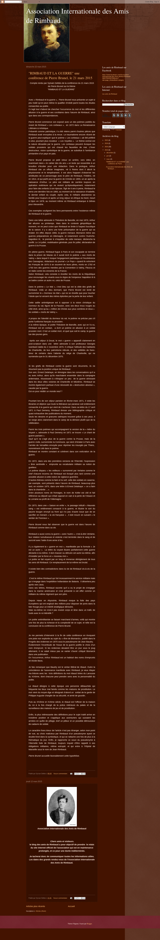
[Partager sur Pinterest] (84, 774)
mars (108, 159)
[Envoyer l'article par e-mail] (71, 773)
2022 (106, 140)
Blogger (89, 924)
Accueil (71, 906)
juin (107, 156)
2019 (106, 143)
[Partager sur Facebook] (82, 774)
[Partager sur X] (80, 774)
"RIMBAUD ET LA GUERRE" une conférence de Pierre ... (117, 162)
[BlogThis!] (77, 774)
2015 (106, 150)
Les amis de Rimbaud (109, 94)
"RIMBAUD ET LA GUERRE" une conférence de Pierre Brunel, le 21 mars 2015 (60, 75)
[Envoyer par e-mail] (75, 774)
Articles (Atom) (41, 911)
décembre (110, 153)
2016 (106, 147)
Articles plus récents (35, 906)
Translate (118, 130)
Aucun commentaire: (61, 773)
